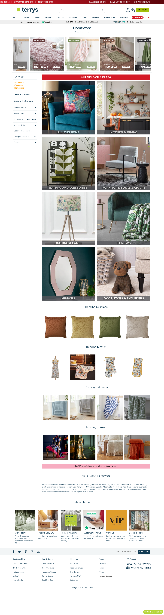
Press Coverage (76, 568)
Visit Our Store (76, 576)
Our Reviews (75, 572)
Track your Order (19, 568)
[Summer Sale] (141, 17)
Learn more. (111, 466)
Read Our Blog (47, 580)
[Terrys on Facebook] (13, 552)
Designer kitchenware (23, 101)
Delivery (16, 576)
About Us (74, 564)
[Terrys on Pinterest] (26, 552)
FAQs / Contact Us (20, 564)
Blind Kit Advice (48, 568)
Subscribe (74, 580)
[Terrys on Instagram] (32, 552)
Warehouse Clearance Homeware (19, 85)
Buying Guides (47, 576)
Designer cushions (22, 94)
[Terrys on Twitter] (20, 552)
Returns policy (18, 572)
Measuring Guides (49, 572)
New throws (19, 113)
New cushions (20, 107)
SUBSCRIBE (144, 552)
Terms (101, 568)
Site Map (102, 564)
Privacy (102, 572)
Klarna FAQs (18, 580)
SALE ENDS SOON (96, 77)
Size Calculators (48, 564)
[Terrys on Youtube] (39, 552)
